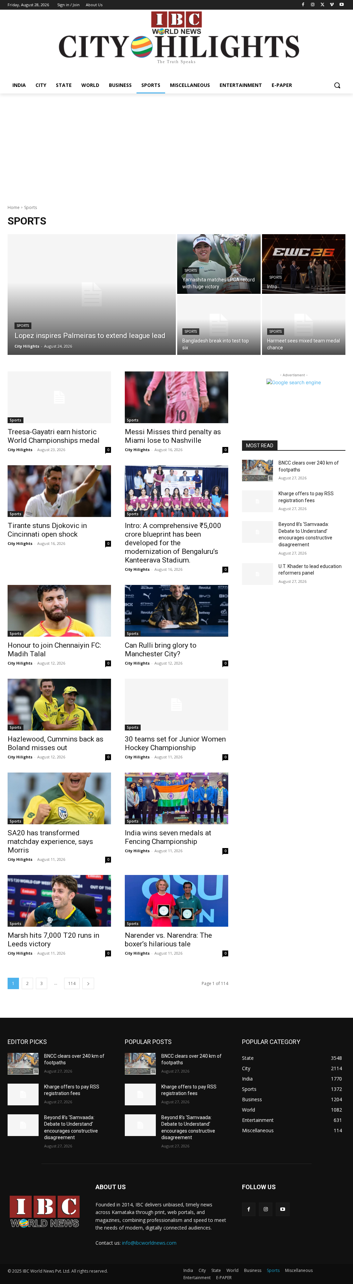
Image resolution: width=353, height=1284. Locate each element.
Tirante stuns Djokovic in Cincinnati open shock (47, 529)
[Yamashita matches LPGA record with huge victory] (219, 264)
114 (71, 983)
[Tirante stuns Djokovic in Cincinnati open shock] (59, 491)
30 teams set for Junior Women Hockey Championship (175, 743)
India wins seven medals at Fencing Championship (168, 837)
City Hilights (20, 449)
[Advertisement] (176, 145)
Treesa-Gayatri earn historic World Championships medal (54, 436)
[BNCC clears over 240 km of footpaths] (257, 470)
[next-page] (88, 983)
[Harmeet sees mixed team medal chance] (303, 325)
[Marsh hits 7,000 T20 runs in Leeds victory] (59, 901)
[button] (337, 85)
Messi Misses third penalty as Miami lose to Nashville (173, 436)
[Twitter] (322, 5)
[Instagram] (313, 5)
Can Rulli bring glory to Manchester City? (160, 649)
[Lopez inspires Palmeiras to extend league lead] (92, 294)
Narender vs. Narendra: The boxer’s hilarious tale (168, 939)
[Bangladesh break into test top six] (219, 325)
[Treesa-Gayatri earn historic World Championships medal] (59, 397)
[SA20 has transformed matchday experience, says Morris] (59, 798)
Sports (23, 326)
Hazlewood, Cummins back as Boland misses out (55, 743)
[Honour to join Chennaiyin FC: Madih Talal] (59, 611)
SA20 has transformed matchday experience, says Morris (50, 841)
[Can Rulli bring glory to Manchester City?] (176, 611)
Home (14, 207)
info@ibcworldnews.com (149, 1243)
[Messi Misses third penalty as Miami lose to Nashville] (176, 397)
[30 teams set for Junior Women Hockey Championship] (176, 704)
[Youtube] (341, 5)
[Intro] (303, 264)
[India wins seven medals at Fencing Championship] (176, 798)
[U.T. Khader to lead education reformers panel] (257, 574)
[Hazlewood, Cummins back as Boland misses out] (59, 704)
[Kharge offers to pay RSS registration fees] (257, 501)
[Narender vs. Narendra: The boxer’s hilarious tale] (176, 901)
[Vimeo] (332, 5)
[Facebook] (303, 5)
